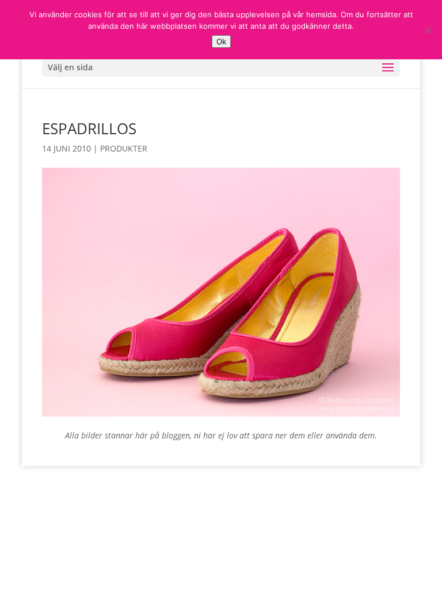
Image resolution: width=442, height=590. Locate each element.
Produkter (123, 148)
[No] (427, 30)
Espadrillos (89, 128)
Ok (221, 41)
